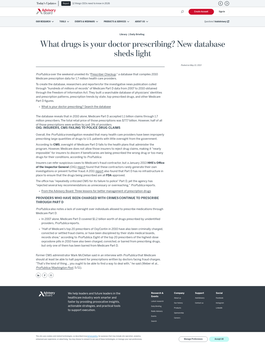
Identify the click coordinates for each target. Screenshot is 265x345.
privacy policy (93, 336)
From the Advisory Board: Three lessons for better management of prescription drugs (96, 191)
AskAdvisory (220, 22)
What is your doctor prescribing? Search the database (76, 107)
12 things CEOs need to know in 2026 (91, 3)
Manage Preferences (193, 339)
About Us (140, 22)
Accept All (219, 339)
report (81, 167)
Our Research (43, 22)
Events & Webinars (85, 22)
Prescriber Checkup (103, 74)
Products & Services (115, 22)
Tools (62, 22)
